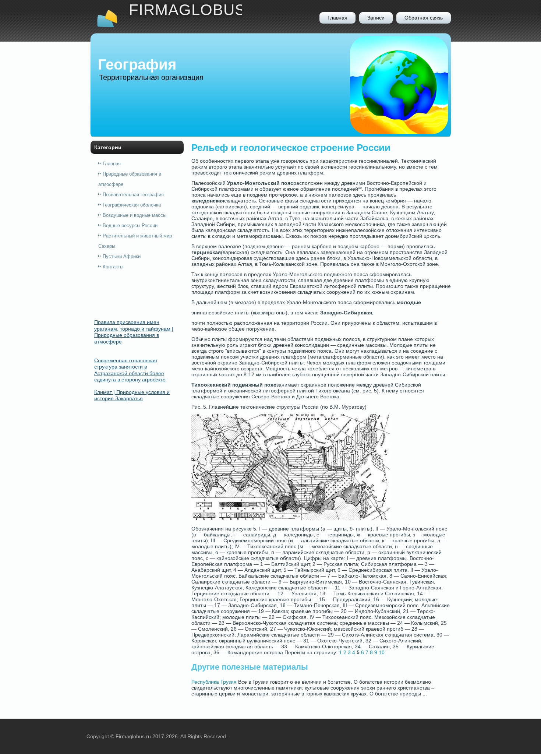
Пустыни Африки (122, 256)
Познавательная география (133, 194)
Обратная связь (423, 18)
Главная (337, 18)
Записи (376, 18)
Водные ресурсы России (130, 225)
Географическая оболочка (132, 205)
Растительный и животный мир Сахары (135, 241)
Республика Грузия (214, 682)
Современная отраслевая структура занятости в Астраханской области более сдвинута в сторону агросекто (130, 370)
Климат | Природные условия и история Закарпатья (132, 395)
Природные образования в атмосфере (129, 179)
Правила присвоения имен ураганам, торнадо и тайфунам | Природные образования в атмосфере (133, 332)
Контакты (113, 266)
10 (382, 652)
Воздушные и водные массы (134, 215)
